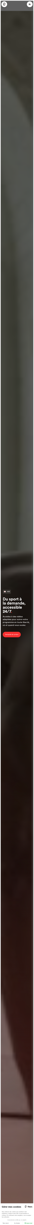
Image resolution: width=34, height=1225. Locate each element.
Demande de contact (11, 634)
